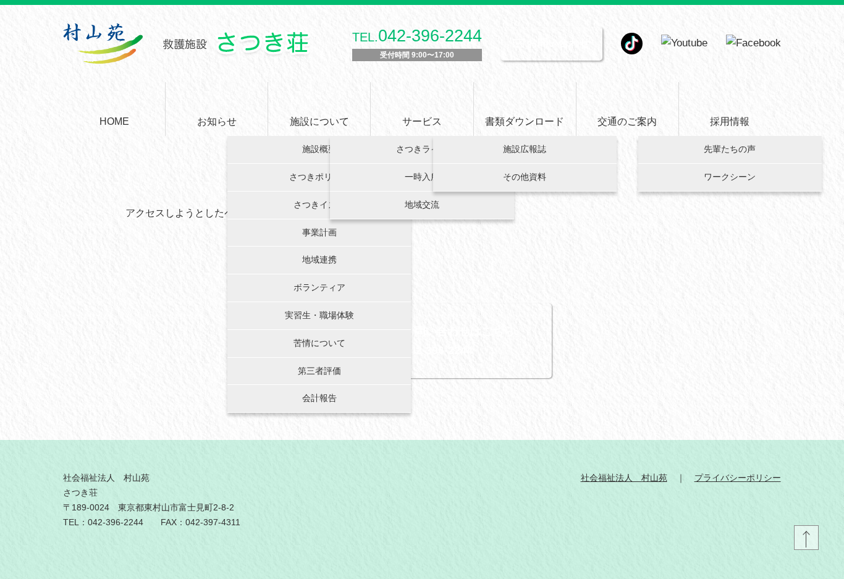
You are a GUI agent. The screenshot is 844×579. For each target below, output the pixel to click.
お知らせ (217, 121)
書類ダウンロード (524, 121)
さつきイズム (319, 204)
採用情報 (729, 121)
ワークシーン (730, 177)
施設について (319, 121)
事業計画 (319, 232)
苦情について (319, 343)
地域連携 (319, 259)
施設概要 (319, 149)
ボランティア (319, 287)
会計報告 (319, 398)
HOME (114, 121)
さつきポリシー (319, 177)
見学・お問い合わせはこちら (442, 331)
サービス (422, 121)
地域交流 (422, 204)
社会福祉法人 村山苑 (624, 478)
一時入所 (422, 177)
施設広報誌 (524, 149)
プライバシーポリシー (737, 478)
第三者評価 (319, 371)
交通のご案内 (627, 121)
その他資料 (524, 177)
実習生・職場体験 (319, 315)
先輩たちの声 (730, 149)
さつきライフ (422, 149)
